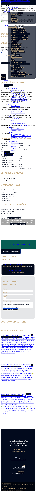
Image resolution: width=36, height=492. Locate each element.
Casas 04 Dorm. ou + (17, 50)
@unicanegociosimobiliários (18, 460)
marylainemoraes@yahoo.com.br (12, 270)
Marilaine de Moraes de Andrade (14, 267)
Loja (12, 59)
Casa (9, 43)
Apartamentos (16, 14)
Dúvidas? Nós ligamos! (11, 251)
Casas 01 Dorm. (16, 44)
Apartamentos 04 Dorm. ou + (20, 34)
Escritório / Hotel (16, 57)
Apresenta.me (6, 483)
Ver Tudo (20, 13)
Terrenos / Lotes (16, 69)
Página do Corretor (18, 272)
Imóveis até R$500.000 (18, 73)
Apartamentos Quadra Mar (19, 37)
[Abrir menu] (1, 83)
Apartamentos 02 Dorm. (18, 30)
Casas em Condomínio (18, 52)
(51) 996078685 (19, 467)
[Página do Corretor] (12, 265)
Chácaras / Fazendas (17, 67)
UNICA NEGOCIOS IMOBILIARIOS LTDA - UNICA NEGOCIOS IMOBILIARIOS (15, 2)
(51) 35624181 (19, 473)
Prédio (13, 60)
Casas (13, 16)
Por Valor (11, 71)
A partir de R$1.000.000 (18, 76)
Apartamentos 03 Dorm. (19, 32)
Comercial (14, 20)
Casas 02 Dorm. (16, 46)
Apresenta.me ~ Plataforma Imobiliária (13, 485)
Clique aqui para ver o (18, 224)
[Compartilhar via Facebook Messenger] (20, 327)
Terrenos (11, 66)
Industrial (14, 22)
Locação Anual (12, 13)
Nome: (5, 289)
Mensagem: (7, 301)
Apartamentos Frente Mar (19, 39)
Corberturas (15, 41)
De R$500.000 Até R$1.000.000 (21, 74)
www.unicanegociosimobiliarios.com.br (13, 490)
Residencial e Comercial (18, 62)
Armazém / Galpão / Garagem (20, 64)
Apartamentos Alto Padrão (19, 36)
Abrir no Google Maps (14, 218)
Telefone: (6, 296)
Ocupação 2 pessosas (18, 29)
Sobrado (14, 18)
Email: (5, 292)
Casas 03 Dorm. (16, 48)
